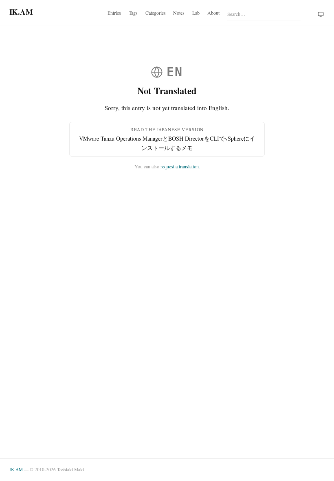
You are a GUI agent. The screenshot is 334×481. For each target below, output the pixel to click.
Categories (155, 12)
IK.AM (16, 469)
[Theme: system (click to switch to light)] (320, 14)
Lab (196, 12)
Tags (133, 12)
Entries (114, 12)
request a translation (179, 166)
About (213, 12)
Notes (179, 12)
